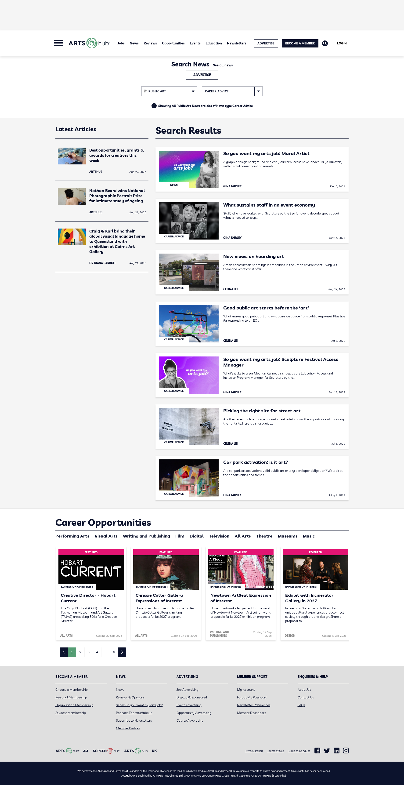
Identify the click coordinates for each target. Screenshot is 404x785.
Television (219, 536)
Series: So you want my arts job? (139, 705)
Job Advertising (187, 689)
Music (309, 536)
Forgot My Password (252, 697)
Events (195, 43)
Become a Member (300, 43)
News (134, 43)
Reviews (150, 43)
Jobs (121, 43)
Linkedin (336, 751)
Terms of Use (275, 750)
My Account (246, 689)
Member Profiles (128, 728)
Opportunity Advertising (194, 713)
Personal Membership (71, 697)
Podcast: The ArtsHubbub (134, 713)
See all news (223, 65)
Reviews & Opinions (130, 697)
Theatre (264, 536)
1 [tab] (72, 652)
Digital (197, 536)
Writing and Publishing (146, 536)
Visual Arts (106, 536)
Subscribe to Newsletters (134, 720)
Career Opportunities (103, 522)
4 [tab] (97, 652)
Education (214, 43)
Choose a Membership (71, 689)
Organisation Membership (74, 705)
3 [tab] (89, 652)
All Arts (243, 536)
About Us (304, 689)
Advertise (202, 75)
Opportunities (173, 43)
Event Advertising (189, 705)
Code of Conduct (299, 750)
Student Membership (70, 713)
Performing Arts (72, 536)
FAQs (301, 705)
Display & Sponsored (192, 697)
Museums (287, 536)
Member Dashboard (251, 713)
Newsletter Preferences (253, 705)
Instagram (346, 751)
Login (342, 43)
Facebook (317, 751)
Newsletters (236, 43)
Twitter (327, 750)
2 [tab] (80, 652)
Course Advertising (190, 720)
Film (179, 536)
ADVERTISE (265, 43)
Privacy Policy (254, 750)
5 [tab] (105, 652)
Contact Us (306, 697)
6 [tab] (114, 652)
